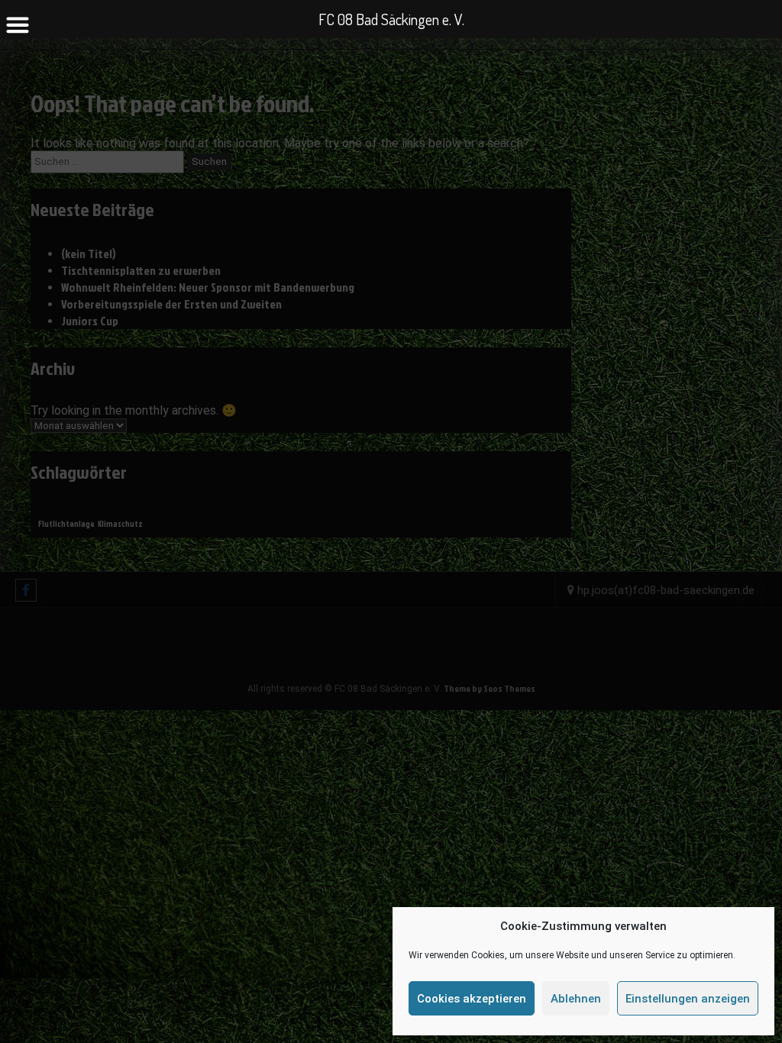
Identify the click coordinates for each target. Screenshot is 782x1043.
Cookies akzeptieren (471, 999)
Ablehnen (576, 999)
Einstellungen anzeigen (687, 999)
